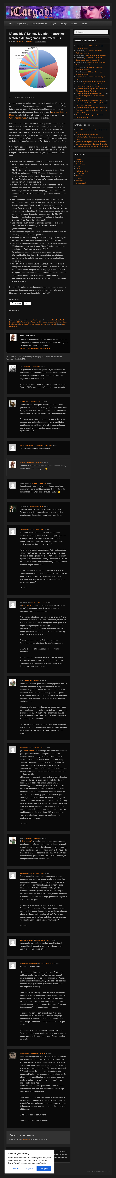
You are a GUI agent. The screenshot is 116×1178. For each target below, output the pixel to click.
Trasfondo (79, 180)
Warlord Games (43, 324)
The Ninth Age (32, 324)
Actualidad (33, 320)
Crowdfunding (80, 164)
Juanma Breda (24, 1053)
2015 (19, 106)
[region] (29, 1161)
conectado (26, 1139)
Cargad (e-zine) (22, 24)
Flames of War (25, 322)
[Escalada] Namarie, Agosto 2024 (87, 91)
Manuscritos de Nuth (39, 24)
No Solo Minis (80, 173)
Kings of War (62, 322)
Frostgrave (34, 322)
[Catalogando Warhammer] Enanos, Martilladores (92, 146)
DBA (18, 322)
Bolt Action (12, 322)
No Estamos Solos (82, 171)
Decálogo (63, 24)
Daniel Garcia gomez (26, 940)
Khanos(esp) (24, 529)
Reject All (29, 1169)
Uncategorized (81, 183)
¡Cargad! (79, 159)
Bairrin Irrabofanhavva (27, 445)
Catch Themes (105, 1171)
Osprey (21, 324)
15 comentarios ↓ (40, 42)
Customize (15, 1169)
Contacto (74, 24)
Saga (26, 324)
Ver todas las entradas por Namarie (35, 348)
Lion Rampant (13, 324)
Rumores (79, 178)
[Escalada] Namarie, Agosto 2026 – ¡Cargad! (90, 88)
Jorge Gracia (80, 77)
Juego (78, 169)
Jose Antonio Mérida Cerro (28, 963)
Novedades (79, 176)
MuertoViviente (28, 750)
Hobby (78, 166)
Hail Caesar (42, 322)
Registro (84, 24)
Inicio (11, 24)
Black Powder (60, 320)
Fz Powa (22, 402)
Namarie (30, 42)
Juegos (53, 24)
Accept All (44, 1169)
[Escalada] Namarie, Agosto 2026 (95, 55)
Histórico (50, 322)
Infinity (55, 322)
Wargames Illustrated (17, 117)
